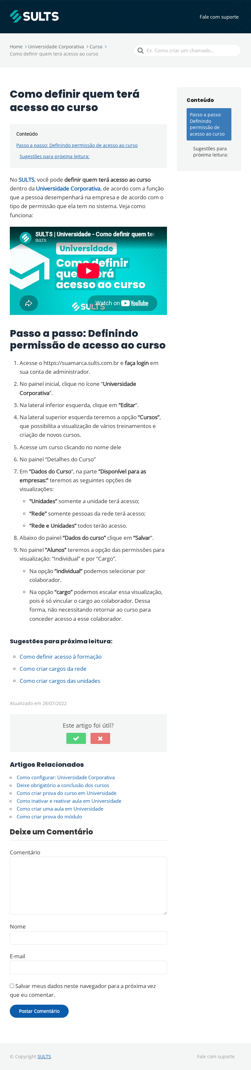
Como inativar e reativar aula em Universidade (69, 801)
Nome (18, 926)
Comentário (25, 852)
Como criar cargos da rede (53, 668)
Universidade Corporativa (68, 188)
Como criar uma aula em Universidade (60, 808)
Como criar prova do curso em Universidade (66, 793)
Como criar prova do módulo (49, 816)
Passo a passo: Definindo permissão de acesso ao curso (77, 145)
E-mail (17, 956)
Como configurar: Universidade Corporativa (66, 777)
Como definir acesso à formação (61, 656)
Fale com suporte (219, 16)
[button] (76, 738)
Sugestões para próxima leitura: (55, 156)
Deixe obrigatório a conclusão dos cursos (63, 785)
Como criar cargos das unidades (60, 680)
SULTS (26, 179)
